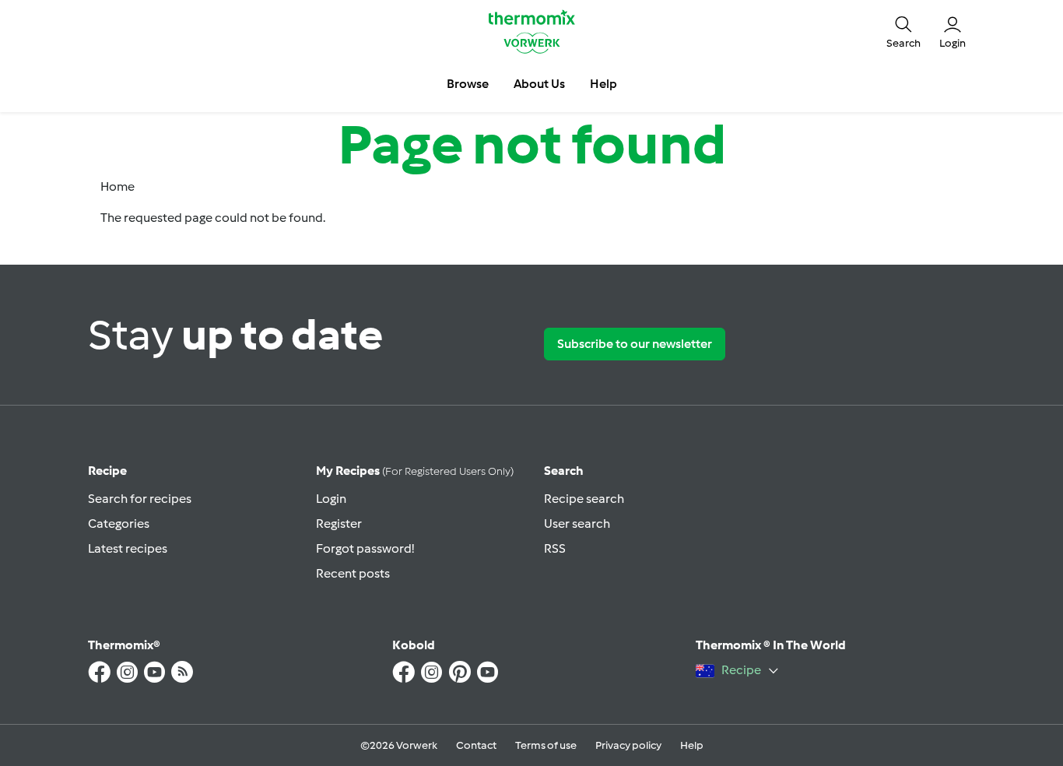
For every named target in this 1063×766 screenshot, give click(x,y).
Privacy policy (628, 745)
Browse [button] (468, 83)
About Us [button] (539, 83)
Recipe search (584, 498)
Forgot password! (365, 548)
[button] (903, 31)
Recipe (107, 470)
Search (564, 470)
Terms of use (546, 745)
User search (577, 523)
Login (331, 498)
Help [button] (603, 83)
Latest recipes (127, 548)
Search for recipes (139, 498)
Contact (476, 745)
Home (117, 186)
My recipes (415, 470)
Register (339, 523)
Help (691, 745)
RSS (555, 548)
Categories (118, 523)
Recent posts (353, 573)
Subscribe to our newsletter (634, 343)
